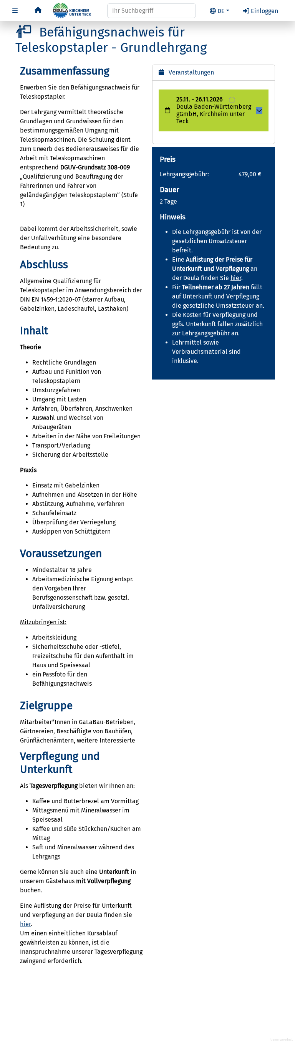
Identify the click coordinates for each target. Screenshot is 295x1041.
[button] (15, 11)
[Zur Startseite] (38, 10)
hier (25, 924)
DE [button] (221, 11)
